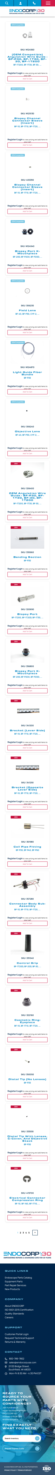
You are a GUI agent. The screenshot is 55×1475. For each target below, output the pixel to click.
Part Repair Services (15, 1285)
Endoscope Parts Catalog (18, 1277)
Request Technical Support (19, 1338)
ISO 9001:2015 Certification (19, 1309)
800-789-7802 (16, 1358)
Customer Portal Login (17, 1334)
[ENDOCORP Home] (26, 11)
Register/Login (15, 73)
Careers (9, 1317)
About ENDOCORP (14, 1305)
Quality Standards (14, 1313)
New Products (12, 1289)
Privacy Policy (10, 1470)
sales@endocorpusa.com (22, 1362)
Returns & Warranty (15, 1341)
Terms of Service (25, 1470)
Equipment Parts (14, 1281)
